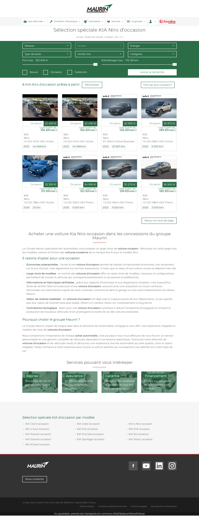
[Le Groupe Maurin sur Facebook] (133, 465)
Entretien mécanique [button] (65, 21)
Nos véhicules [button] (35, 21)
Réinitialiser (92, 85)
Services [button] (115, 21)
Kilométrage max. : (113, 60)
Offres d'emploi (86, 506)
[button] (152, 21)
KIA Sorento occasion (38, 439)
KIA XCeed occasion (37, 444)
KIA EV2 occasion (87, 429)
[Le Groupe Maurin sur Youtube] (146, 465)
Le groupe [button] (136, 21)
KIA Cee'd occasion (37, 424)
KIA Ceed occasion (88, 424)
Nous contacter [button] (34, 479)
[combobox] (46, 46)
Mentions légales (139, 506)
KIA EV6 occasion (139, 429)
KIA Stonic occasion (140, 439)
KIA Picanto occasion (38, 434)
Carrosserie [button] (94, 21)
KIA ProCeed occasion (90, 434)
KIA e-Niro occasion (140, 424)
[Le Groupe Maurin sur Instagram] (172, 465)
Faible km (81, 72)
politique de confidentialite (164, 506)
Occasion (56, 72)
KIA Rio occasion (139, 434)
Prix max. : (28, 60)
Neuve (34, 72)
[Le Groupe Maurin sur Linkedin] (159, 465)
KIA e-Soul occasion (37, 429)
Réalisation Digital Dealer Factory (80, 503)
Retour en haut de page (159, 220)
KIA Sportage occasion (90, 439)
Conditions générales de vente (112, 506)
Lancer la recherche (152, 72)
